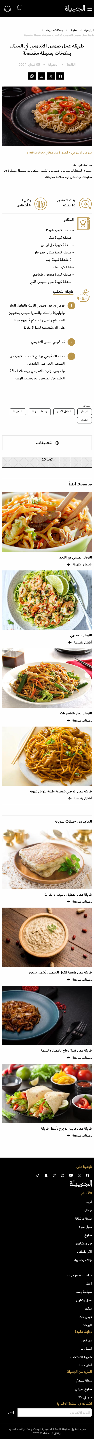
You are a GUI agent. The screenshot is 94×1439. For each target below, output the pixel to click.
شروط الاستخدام (81, 1357)
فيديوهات (85, 1317)
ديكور (88, 1308)
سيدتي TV (85, 1397)
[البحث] (19, 8)
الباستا (84, 420)
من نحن (87, 1340)
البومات (87, 1325)
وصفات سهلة (39, 411)
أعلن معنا (85, 1365)
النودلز (84, 411)
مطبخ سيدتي (83, 1389)
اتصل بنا (86, 1348)
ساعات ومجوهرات (79, 1275)
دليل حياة (85, 1227)
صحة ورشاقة (83, 1218)
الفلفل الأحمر (64, 411)
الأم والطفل (84, 1251)
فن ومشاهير (84, 1243)
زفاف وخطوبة (83, 1260)
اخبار (88, 1283)
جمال (88, 1210)
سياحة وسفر (83, 1292)
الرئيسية (89, 30)
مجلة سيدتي (84, 1380)
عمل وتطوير (84, 1300)
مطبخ (74, 30)
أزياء (89, 1202)
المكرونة (17, 411)
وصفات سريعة (54, 30)
